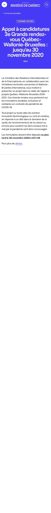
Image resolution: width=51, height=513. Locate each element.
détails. (19, 143)
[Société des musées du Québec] (25, 4)
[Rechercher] (46, 4)
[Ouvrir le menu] (4, 4)
